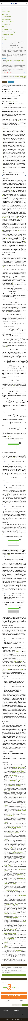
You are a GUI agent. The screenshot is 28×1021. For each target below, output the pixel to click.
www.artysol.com (13, 952)
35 (13, 385)
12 (6, 216)
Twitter (22, 1014)
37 (20, 473)
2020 (23, 77)
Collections (5, 27)
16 (5, 217)
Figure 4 (8, 554)
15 (4, 217)
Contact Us (5, 39)
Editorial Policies (7, 19)
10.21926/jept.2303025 (12, 109)
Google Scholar (17, 60)
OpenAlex (18, 61)
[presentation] (3, 352)
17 (17, 217)
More (3, 63)
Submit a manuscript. (21, 1)
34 (6, 346)
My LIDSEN (5, 1010)
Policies (4, 1014)
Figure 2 (3, 459)
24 (8, 235)
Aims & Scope (6, 11)
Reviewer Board (7, 16)
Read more (4, 58)
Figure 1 (13, 457)
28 (24, 241)
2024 (18, 76)
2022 (23, 76)
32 (16, 308)
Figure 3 (9, 493)
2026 (10, 76)
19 (20, 220)
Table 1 (8, 436)
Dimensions (8, 61)
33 (8, 311)
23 (8, 231)
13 (7, 216)
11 (15, 215)
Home (6, 9)
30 (12, 283)
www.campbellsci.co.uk (8, 958)
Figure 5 (21, 584)
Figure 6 (24, 631)
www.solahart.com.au (21, 962)
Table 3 (4, 601)
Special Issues (6, 24)
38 (25, 490)
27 (21, 239)
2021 (25, 76)
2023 (21, 76)
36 (25, 455)
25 (16, 237)
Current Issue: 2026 (7, 29)
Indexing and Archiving (8, 34)
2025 (16, 76)
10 (14, 215)
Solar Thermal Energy (13, 101)
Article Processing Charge (9, 32)
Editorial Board (6, 14)
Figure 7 (16, 661)
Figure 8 (21, 661)
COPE (7, 60)
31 (12, 286)
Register (11, 1)
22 (18, 230)
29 (3, 266)
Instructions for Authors (8, 21)
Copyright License (7, 37)
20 (6, 228)
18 (21, 219)
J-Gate (13, 61)
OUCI (21, 61)
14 (2, 217)
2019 (25, 77)
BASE (22, 60)
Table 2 (22, 563)
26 (6, 238)
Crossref (11, 60)
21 (2, 230)
